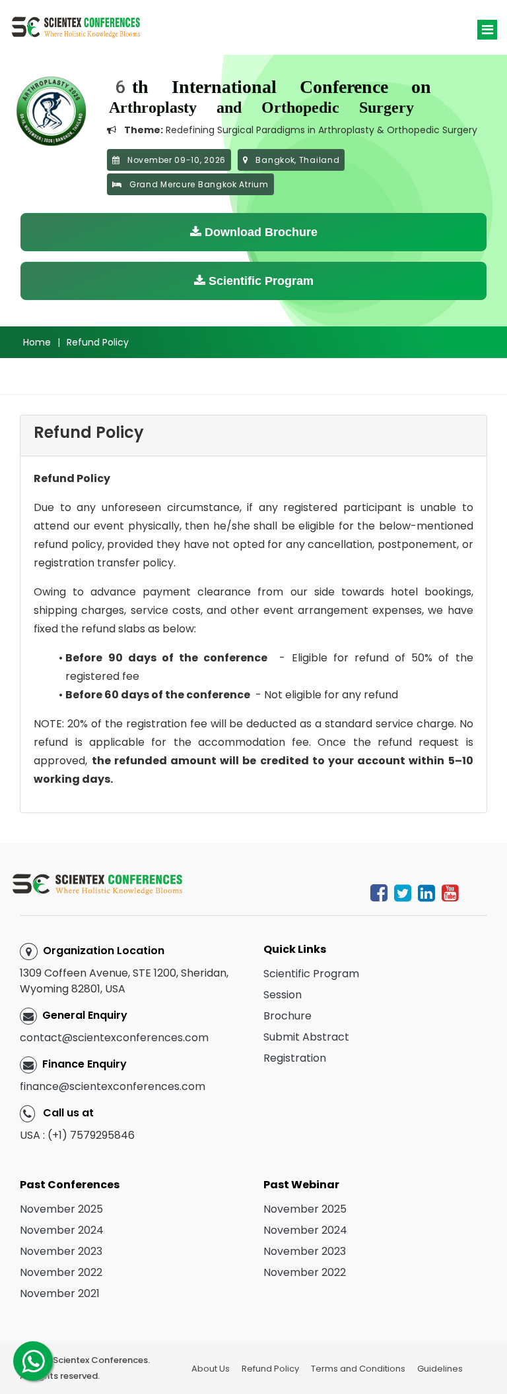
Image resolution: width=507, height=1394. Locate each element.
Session (282, 994)
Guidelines (440, 1368)
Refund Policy (270, 1368)
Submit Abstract (306, 1037)
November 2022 (61, 1272)
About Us (210, 1368)
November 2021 (60, 1293)
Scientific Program (259, 281)
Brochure (287, 1015)
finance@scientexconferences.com (112, 1086)
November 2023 (61, 1251)
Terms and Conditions (358, 1368)
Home (37, 342)
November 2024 (62, 1230)
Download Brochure (259, 232)
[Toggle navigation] (487, 30)
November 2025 (61, 1209)
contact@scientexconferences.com (114, 1037)
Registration (294, 1058)
